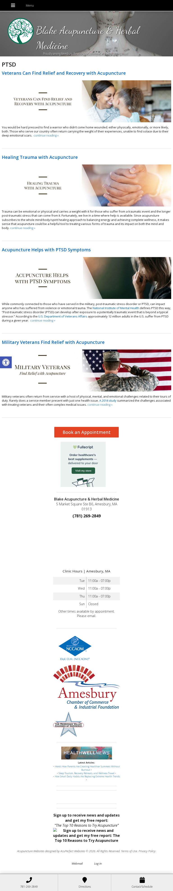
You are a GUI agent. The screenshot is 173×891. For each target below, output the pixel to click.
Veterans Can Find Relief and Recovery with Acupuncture (64, 73)
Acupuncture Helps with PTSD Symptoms (46, 250)
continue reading (46, 135)
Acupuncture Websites (30, 851)
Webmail (77, 863)
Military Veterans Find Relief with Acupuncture (53, 342)
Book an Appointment (87, 432)
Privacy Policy (147, 851)
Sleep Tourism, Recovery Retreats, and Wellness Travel (86, 773)
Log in (98, 863)
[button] (6, 362)
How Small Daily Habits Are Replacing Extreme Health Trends (87, 776)
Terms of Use (129, 851)
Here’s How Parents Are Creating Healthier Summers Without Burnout (87, 768)
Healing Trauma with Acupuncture (40, 157)
